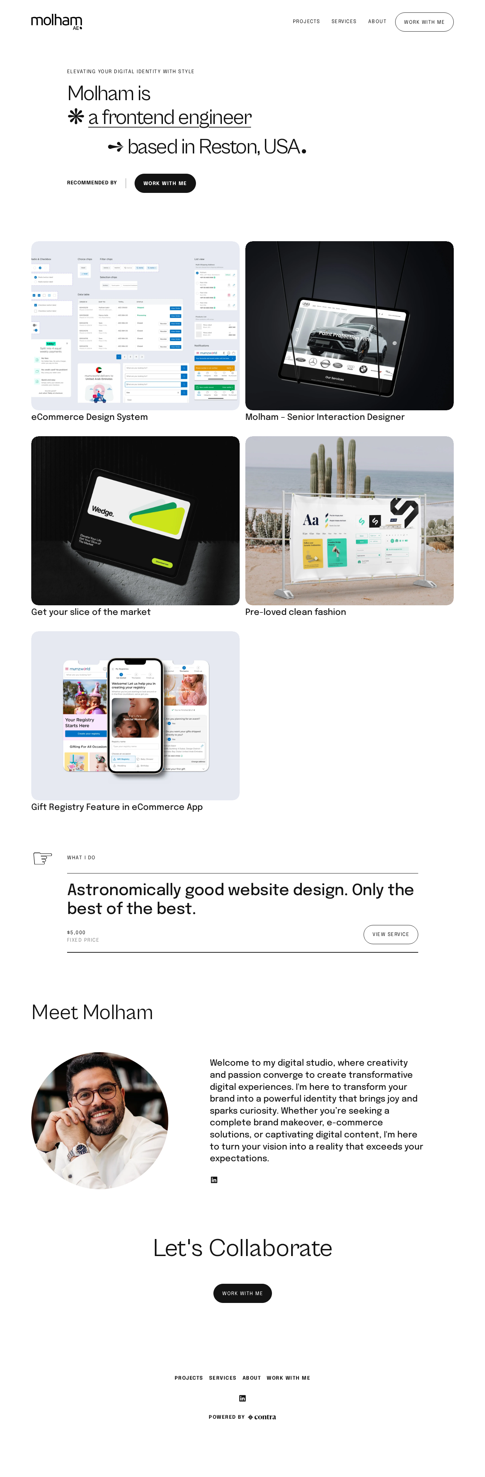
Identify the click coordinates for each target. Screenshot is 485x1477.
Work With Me (288, 1378)
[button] (135, 333)
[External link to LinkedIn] (214, 1183)
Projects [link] (189, 1378)
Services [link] (223, 1378)
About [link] (252, 1378)
